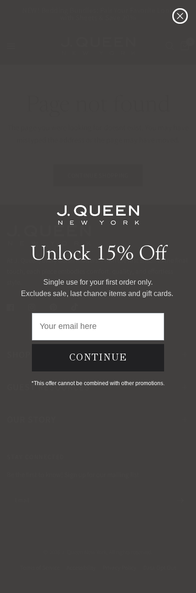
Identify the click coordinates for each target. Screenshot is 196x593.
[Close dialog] (180, 16)
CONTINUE (98, 357)
